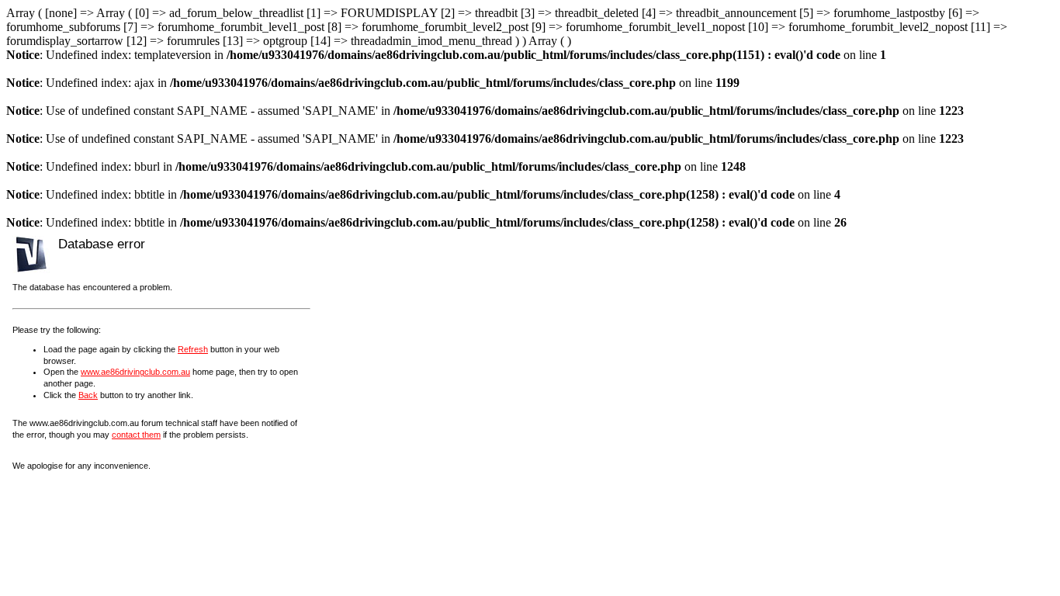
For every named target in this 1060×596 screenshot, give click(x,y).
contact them (136, 434)
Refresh (193, 349)
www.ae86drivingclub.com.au (135, 371)
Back (88, 395)
